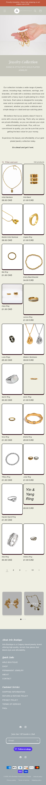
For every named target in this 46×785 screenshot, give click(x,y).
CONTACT (6, 678)
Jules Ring (27, 477)
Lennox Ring (27, 317)
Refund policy (37, 776)
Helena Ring (27, 557)
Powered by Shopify (24, 776)
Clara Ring (5, 306)
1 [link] (7, 570)
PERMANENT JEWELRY (12, 670)
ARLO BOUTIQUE (10, 662)
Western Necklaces (30, 357)
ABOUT (5, 674)
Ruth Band (27, 197)
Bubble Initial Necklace (10, 237)
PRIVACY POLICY (10, 700)
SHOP (5, 666)
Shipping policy (37, 780)
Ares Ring (5, 557)
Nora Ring (5, 437)
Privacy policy (11, 780)
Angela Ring (27, 237)
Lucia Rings (6, 357)
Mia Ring (5, 272)
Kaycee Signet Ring (9, 517)
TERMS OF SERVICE (11, 704)
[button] (4, 10)
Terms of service (23, 780)
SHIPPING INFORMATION (13, 692)
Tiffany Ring (6, 477)
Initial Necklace (7, 197)
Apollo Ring (6, 397)
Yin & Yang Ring (30, 494)
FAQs (4, 708)
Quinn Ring (27, 397)
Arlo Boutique (13, 776)
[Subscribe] (37, 740)
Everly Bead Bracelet (30, 277)
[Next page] (39, 570)
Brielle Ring (27, 437)
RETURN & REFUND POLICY (15, 696)
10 (32, 570)
